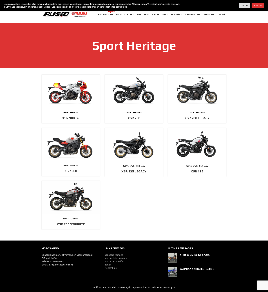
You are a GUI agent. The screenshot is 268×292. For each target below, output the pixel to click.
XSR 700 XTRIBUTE (71, 224)
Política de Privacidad (104, 287)
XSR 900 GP (71, 118)
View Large (97, 77)
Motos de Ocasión (114, 261)
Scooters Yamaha (114, 255)
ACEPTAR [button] (257, 5)
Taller (108, 264)
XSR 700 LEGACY (197, 118)
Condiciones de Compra (162, 287)
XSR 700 (134, 118)
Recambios (111, 268)
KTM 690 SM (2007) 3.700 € (195, 255)
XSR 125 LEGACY (133, 171)
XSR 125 (197, 171)
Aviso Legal (124, 287)
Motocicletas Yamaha (116, 258)
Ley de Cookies (140, 287)
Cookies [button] (244, 5)
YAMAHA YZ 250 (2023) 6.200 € (197, 269)
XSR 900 (71, 171)
